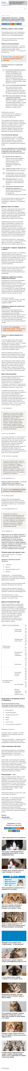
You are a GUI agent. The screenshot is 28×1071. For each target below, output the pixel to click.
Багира (4, 2)
